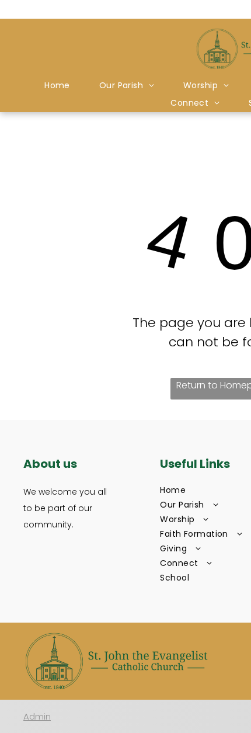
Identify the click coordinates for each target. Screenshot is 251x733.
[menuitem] (57, 86)
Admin (37, 716)
